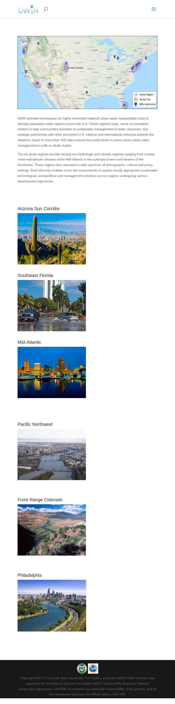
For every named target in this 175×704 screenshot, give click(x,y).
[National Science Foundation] (93, 672)
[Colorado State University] (82, 672)
